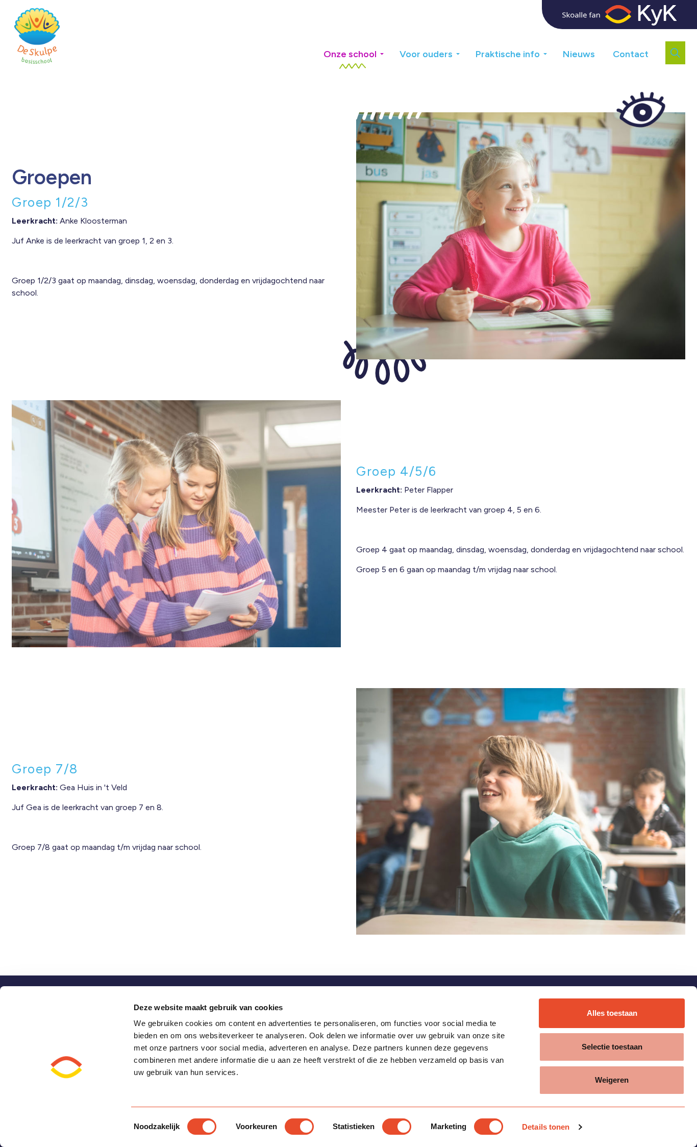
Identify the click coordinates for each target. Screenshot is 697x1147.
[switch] (299, 1126)
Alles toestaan (612, 1013)
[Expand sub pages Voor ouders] (465, 50)
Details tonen (545, 1126)
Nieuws (579, 54)
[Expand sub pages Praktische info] (552, 50)
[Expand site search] (675, 52)
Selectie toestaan (612, 1046)
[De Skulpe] (37, 36)
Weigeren (612, 1080)
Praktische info (508, 54)
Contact (631, 54)
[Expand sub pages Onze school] (389, 50)
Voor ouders (426, 54)
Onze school (350, 54)
